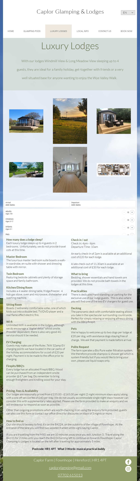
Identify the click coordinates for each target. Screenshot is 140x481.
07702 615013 (70, 475)
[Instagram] (128, 469)
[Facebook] (128, 462)
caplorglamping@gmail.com (70, 467)
